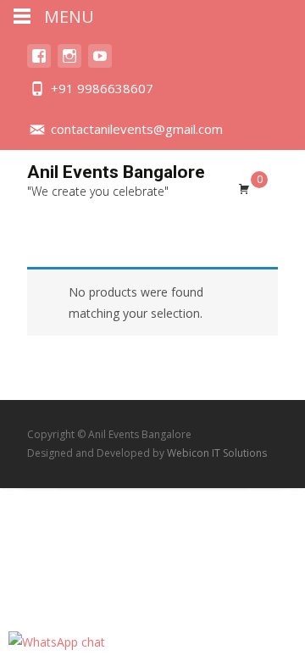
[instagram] (69, 64)
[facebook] (39, 64)
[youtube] (100, 64)
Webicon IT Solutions (217, 453)
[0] (244, 188)
